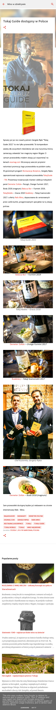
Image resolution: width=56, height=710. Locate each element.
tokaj (28, 523)
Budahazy (22, 516)
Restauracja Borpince (13, 523)
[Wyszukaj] (52, 4)
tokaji (21, 527)
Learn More (25, 707)
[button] (4, 27)
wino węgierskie (34, 527)
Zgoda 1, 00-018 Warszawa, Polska (24, 530)
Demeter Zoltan (36, 516)
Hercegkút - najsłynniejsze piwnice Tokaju (20, 676)
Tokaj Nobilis (10, 527)
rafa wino (36, 520)
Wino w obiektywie (16, 4)
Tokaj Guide (39, 523)
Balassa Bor (9, 516)
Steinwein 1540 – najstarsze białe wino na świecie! (23, 633)
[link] (31, 171)
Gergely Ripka (23, 520)
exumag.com (15, 162)
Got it (34, 707)
